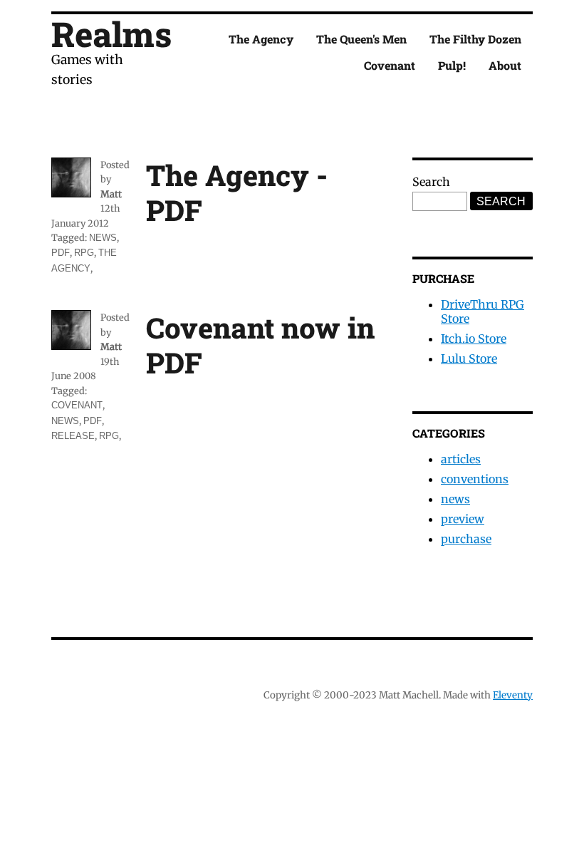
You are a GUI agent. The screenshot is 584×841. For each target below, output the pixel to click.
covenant (77, 405)
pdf (60, 252)
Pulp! (452, 65)
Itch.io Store (473, 338)
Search (431, 182)
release (73, 435)
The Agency (261, 38)
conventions (475, 479)
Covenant (389, 65)
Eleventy (513, 695)
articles (461, 459)
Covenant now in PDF (260, 345)
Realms (111, 33)
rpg (84, 252)
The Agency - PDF (237, 192)
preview (462, 519)
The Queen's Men (361, 38)
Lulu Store (469, 358)
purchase (466, 539)
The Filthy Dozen (475, 38)
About (505, 65)
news (103, 237)
